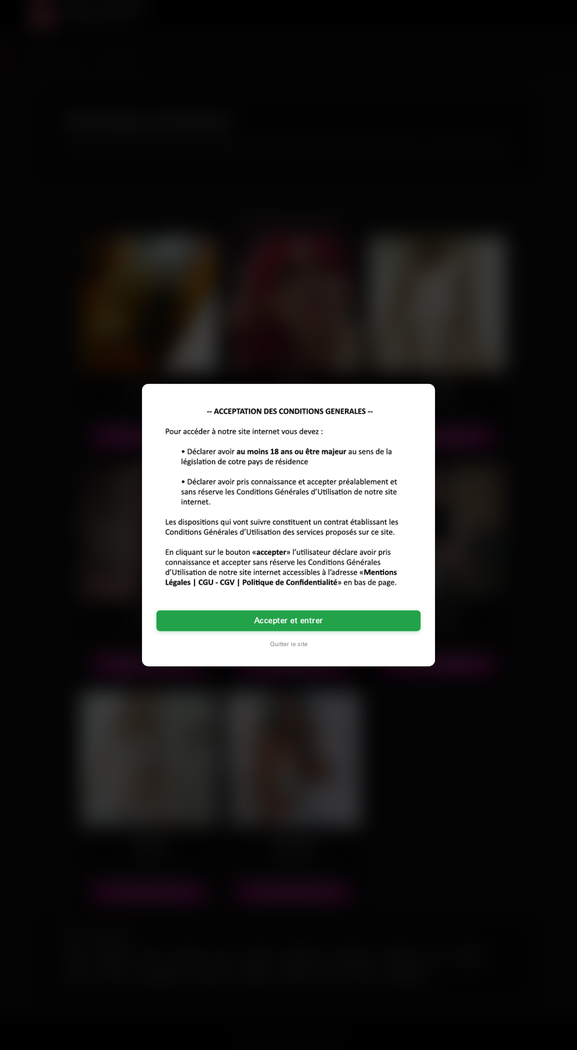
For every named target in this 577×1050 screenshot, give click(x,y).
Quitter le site (288, 644)
